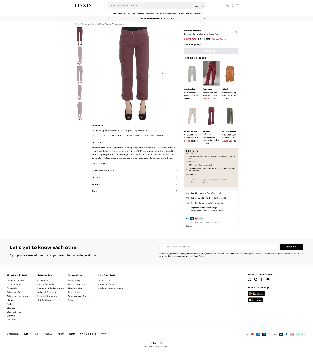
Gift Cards (11, 319)
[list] (134, 74)
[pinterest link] (255, 279)
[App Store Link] (256, 296)
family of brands (241, 253)
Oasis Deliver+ (13, 284)
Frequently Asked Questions (50, 288)
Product (71, 300)
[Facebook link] (261, 279)
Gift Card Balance (45, 300)
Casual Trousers (119, 24)
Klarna (10, 300)
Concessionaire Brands (78, 296)
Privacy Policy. (198, 256)
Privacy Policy (74, 280)
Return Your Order (46, 284)
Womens (84, 24)
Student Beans (14, 312)
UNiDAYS (11, 316)
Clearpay (11, 308)
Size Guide (12, 288)
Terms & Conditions (77, 284)
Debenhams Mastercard (18, 296)
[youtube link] (268, 279)
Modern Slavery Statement (111, 288)
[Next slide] (204, 18)
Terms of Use (74, 292)
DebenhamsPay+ (15, 292)
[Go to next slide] (163, 74)
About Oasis (104, 280)
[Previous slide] (108, 18)
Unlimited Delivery (15, 280)
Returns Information (47, 296)
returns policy (218, 210)
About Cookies (75, 288)
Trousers (108, 24)
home (77, 24)
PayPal (10, 304)
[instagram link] (249, 279)
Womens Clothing (96, 24)
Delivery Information (46, 292)
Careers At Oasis (106, 284)
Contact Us (42, 280)
